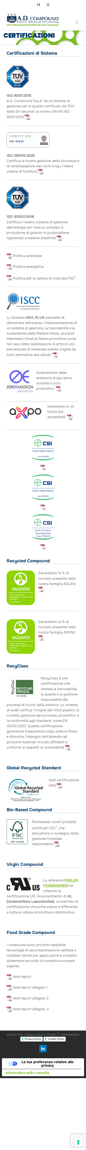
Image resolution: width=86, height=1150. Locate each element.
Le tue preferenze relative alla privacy (47, 1064)
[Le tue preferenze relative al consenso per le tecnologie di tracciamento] (78, 1142)
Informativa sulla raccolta (27, 1072)
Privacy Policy (33, 1038)
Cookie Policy (56, 1038)
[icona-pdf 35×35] (43, 466)
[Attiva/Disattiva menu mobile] (77, 22)
